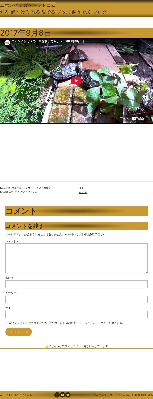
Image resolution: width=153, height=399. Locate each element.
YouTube (83, 192)
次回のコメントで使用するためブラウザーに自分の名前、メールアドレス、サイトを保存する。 (67, 322)
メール (10, 292)
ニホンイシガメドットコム (28, 5)
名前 (9, 277)
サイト (9, 307)
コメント (12, 241)
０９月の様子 (43, 188)
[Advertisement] (76, 370)
